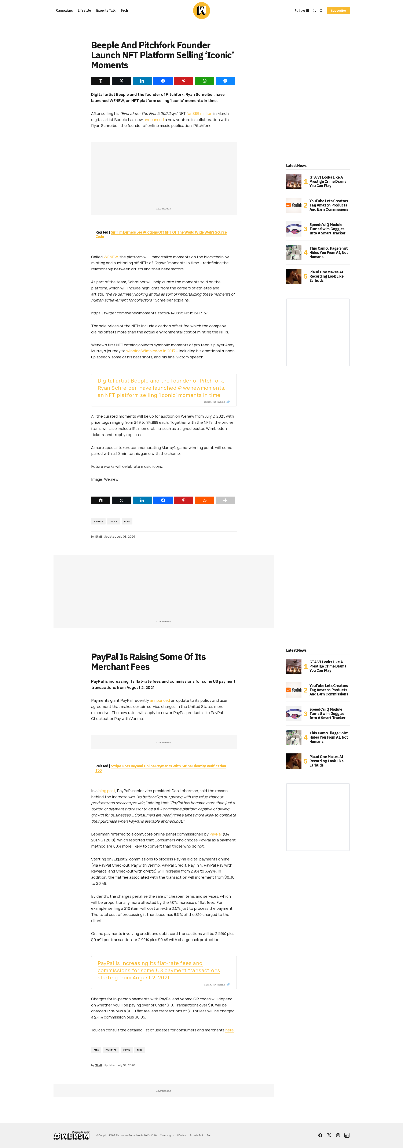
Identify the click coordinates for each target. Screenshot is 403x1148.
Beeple (113, 521)
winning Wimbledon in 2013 (150, 350)
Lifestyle (181, 1135)
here (229, 1029)
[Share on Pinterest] (183, 500)
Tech (140, 1050)
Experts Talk (197, 1135)
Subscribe (338, 10)
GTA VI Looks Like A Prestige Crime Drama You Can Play (328, 181)
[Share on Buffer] (100, 500)
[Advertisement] (164, 176)
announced (154, 119)
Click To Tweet (214, 402)
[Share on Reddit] (204, 500)
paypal (126, 1050)
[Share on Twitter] (121, 500)
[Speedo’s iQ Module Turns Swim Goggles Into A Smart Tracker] (293, 229)
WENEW (111, 256)
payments (111, 1050)
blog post (106, 790)
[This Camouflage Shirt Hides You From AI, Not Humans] (293, 252)
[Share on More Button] (225, 500)
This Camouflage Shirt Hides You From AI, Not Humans (328, 252)
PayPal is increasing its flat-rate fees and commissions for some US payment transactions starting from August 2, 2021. (159, 970)
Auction (98, 521)
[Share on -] (100, 81)
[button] (314, 11)
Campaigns (167, 1135)
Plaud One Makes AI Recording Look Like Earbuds (326, 276)
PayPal (215, 834)
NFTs (127, 521)
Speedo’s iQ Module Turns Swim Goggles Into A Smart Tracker (327, 228)
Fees (96, 1050)
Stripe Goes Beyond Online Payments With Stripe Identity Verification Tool (160, 768)
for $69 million (199, 113)
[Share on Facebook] (162, 500)
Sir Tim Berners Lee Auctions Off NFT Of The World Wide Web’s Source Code (161, 234)
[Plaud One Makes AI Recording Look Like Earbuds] (293, 276)
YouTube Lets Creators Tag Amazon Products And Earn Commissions (328, 205)
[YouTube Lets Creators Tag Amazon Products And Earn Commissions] (293, 205)
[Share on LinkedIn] (142, 500)
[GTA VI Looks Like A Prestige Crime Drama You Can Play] (293, 181)
